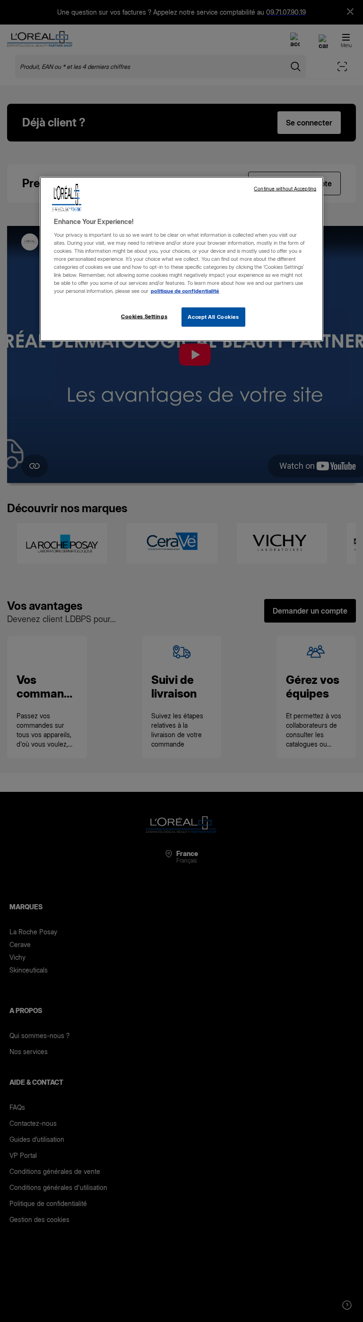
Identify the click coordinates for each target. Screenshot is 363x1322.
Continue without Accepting (285, 189)
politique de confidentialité (185, 291)
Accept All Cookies (213, 316)
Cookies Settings (144, 316)
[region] (181, 259)
